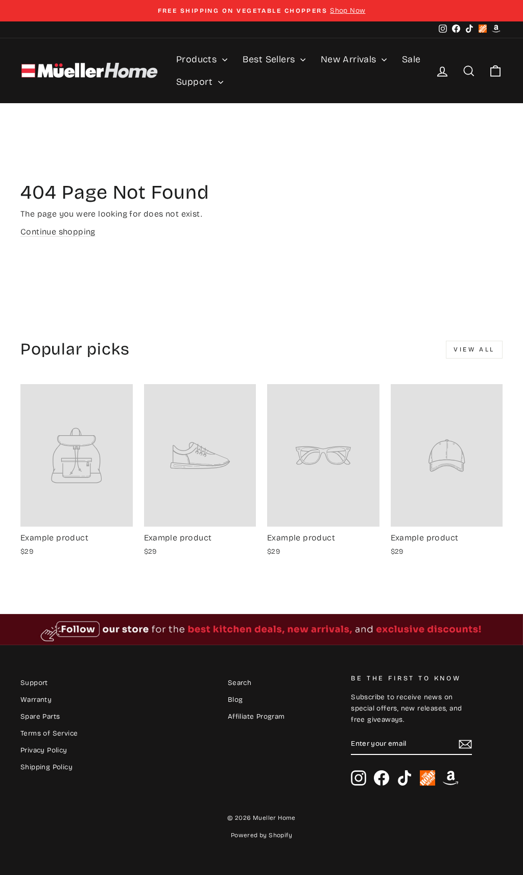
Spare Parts (40, 716)
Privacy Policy (43, 750)
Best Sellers (270, 59)
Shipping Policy (46, 767)
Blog (235, 699)
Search (239, 682)
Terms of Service (49, 733)
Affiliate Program (256, 716)
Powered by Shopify (261, 835)
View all (474, 349)
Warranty (36, 699)
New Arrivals (350, 59)
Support (196, 81)
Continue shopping (58, 232)
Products (198, 59)
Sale (411, 59)
